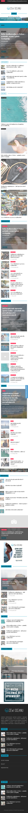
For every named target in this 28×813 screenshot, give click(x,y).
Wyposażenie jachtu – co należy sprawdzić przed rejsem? (17, 462)
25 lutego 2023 (14, 382)
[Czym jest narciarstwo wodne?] (14, 19)
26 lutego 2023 (14, 372)
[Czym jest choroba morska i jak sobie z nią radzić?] (14, 552)
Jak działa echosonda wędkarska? (14, 509)
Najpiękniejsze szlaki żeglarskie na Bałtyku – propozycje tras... (15, 82)
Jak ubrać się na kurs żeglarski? (16, 433)
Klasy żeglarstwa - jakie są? (18, 451)
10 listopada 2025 (15, 278)
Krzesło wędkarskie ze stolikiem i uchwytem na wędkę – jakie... (15, 66)
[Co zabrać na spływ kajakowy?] (14, 470)
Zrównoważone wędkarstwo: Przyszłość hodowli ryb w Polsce (13, 671)
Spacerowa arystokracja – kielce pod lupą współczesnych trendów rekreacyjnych (17, 357)
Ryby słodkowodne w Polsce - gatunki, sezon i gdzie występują (13, 36)
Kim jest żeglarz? (15, 442)
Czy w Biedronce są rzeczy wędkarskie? (11, 217)
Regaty (4, 390)
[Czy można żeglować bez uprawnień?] (14, 691)
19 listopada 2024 (15, 426)
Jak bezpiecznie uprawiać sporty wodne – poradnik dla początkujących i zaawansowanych (13, 311)
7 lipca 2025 (14, 295)
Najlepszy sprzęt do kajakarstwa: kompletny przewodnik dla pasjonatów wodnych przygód (18, 368)
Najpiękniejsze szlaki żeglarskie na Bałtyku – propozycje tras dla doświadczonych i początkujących (11, 397)
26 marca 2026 (5, 41)
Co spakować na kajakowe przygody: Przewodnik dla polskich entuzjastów (17, 379)
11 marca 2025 (6, 404)
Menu (2, 25)
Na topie (4, 93)
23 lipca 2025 (14, 287)
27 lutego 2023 (14, 361)
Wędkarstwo (3, 31)
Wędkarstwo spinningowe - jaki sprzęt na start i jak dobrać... (16, 593)
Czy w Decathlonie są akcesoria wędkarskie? (17, 293)
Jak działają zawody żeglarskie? (14, 87)
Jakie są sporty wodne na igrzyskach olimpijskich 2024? (17, 347)
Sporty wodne (3, 97)
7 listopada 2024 (15, 339)
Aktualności (5, 62)
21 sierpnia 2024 (15, 436)
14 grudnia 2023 (6, 674)
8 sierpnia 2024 (14, 350)
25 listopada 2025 (15, 267)
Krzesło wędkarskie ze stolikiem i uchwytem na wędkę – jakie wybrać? (17, 284)
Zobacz (3, 51)
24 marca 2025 (6, 317)
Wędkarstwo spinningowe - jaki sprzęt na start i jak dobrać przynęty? (18, 256)
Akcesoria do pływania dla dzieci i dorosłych (17, 336)
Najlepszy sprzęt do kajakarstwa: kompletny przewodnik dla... (14, 620)
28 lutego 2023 (14, 444)
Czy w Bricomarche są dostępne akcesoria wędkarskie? (16, 275)
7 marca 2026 (14, 259)
